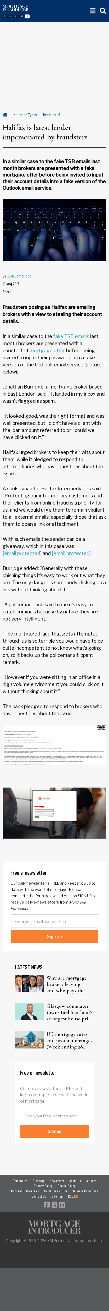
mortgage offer (47, 350)
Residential (51, 114)
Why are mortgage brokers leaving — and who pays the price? (67, 984)
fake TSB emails (71, 336)
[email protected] (22, 553)
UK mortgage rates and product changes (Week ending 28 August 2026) (69, 1040)
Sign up (54, 936)
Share (7, 291)
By (17, 275)
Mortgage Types (25, 114)
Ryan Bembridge (19, 275)
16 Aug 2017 (11, 283)
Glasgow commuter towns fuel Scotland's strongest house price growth (70, 1012)
